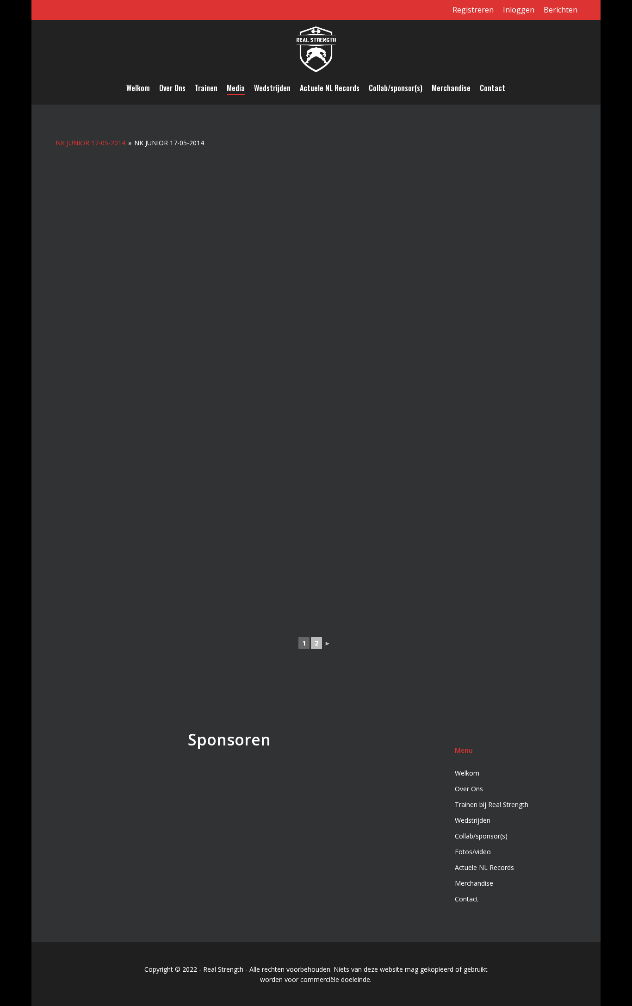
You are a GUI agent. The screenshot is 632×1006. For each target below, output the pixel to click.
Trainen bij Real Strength (491, 804)
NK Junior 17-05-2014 (90, 142)
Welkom (467, 773)
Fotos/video (473, 851)
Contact (466, 898)
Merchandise (474, 883)
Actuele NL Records (484, 867)
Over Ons (469, 788)
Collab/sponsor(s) (481, 836)
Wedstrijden (472, 820)
